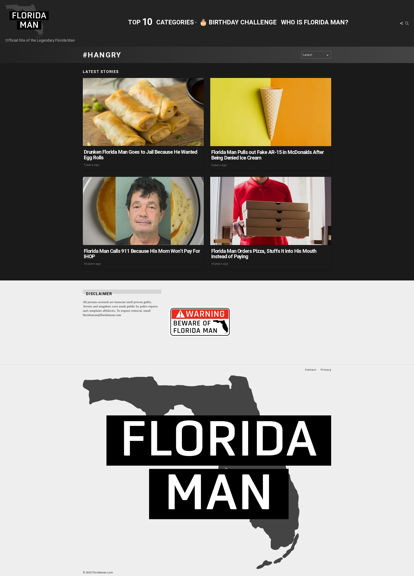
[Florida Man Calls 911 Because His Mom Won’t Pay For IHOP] (143, 211)
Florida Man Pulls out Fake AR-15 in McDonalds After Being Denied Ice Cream (267, 155)
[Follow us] (401, 23)
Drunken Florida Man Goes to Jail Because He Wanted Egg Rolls (140, 155)
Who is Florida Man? (314, 22)
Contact (310, 369)
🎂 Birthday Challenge (238, 22)
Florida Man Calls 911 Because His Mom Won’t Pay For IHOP (142, 254)
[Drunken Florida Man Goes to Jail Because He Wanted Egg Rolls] (143, 112)
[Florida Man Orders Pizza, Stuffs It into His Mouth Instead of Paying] (270, 211)
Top (140, 21)
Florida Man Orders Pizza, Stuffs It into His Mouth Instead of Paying (263, 254)
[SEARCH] (407, 23)
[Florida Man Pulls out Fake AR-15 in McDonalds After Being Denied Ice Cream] (270, 112)
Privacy (326, 369)
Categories (175, 22)
